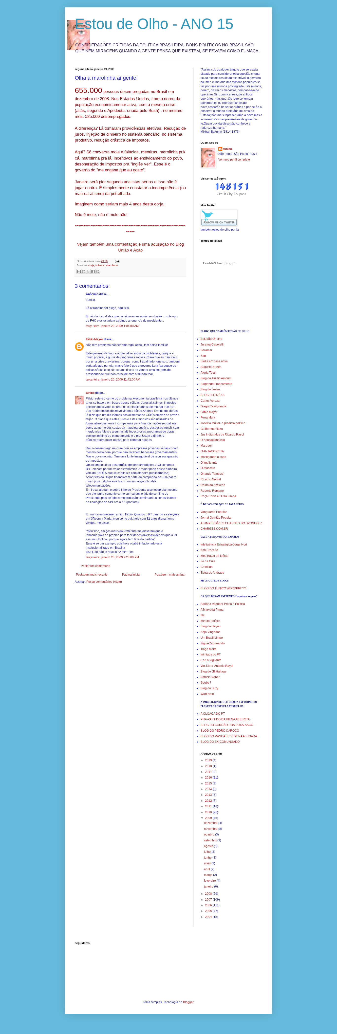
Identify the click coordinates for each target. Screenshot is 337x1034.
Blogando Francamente (216, 384)
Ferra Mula (208, 417)
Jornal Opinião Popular (216, 517)
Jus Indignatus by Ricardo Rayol (222, 434)
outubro (209, 834)
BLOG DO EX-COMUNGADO (220, 742)
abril (207, 869)
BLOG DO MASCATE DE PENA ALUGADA (229, 736)
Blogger (188, 1002)
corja (91, 265)
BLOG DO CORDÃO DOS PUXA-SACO (227, 725)
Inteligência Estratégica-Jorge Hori (224, 544)
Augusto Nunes (211, 367)
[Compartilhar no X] (88, 271)
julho (207, 851)
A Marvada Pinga (212, 609)
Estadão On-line (211, 339)
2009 (209, 818)
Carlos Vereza (210, 400)
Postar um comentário (95, 566)
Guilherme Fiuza (212, 429)
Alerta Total (208, 372)
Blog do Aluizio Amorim (216, 378)
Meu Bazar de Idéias (214, 556)
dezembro (211, 823)
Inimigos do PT (211, 654)
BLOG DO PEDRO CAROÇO (220, 730)
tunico (90, 393)
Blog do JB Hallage (213, 671)
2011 (209, 806)
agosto (209, 846)
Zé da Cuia (208, 561)
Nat (203, 615)
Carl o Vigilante (211, 660)
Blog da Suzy (209, 688)
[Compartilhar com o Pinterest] (97, 271)
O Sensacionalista (213, 440)
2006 (209, 905)
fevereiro (210, 880)
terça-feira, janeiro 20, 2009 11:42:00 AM (113, 379)
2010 (209, 812)
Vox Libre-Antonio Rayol (217, 666)
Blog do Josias (210, 389)
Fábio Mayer (94, 339)
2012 (209, 800)
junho (208, 857)
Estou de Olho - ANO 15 (154, 24)
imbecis (100, 265)
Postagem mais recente (92, 574)
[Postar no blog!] (83, 271)
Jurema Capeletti (212, 344)
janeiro (209, 886)
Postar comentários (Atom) (104, 581)
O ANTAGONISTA (212, 451)
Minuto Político (210, 621)
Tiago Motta (208, 649)
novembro (211, 829)
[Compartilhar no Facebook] (93, 271)
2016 (209, 777)
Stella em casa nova (214, 361)
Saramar (206, 350)
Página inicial (131, 574)
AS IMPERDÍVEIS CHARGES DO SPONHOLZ (231, 523)
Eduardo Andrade (212, 572)
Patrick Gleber (210, 677)
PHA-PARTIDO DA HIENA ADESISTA (225, 719)
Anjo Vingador (210, 632)
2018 (209, 766)
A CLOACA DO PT (213, 713)
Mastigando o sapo (213, 457)
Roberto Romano (212, 490)
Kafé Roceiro (209, 550)
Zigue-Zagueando (213, 643)
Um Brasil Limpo (212, 637)
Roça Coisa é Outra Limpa (218, 496)
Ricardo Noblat (211, 479)
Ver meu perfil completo (234, 159)
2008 (209, 893)
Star (203, 356)
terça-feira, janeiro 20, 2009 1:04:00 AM (112, 326)
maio (207, 863)
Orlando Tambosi (212, 473)
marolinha (112, 265)
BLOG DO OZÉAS (213, 395)
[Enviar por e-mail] (78, 271)
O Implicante (209, 462)
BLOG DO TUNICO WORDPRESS (223, 588)
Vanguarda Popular (214, 512)
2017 (209, 772)
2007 (209, 899)
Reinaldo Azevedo (213, 485)
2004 (209, 917)
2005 (209, 911)
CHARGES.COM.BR (214, 528)
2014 (209, 789)
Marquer (206, 445)
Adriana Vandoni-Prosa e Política (223, 604)
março (208, 875)
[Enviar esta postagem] (116, 261)
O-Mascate (208, 468)
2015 (209, 783)
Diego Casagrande (213, 406)
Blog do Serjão (211, 626)
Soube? (206, 682)
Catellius (206, 567)
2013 (209, 795)
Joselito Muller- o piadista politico (223, 423)
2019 (209, 760)
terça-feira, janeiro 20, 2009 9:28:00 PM (112, 557)
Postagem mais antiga (170, 574)
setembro (210, 840)
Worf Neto (207, 694)
